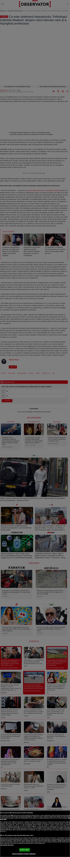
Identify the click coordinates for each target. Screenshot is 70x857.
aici (19, 827)
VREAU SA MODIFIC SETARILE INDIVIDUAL (24, 854)
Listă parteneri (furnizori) (6, 845)
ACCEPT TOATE (24, 849)
